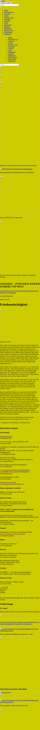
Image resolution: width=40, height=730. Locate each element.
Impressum (7, 34)
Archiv (6, 16)
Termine (6, 21)
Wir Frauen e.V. (9, 12)
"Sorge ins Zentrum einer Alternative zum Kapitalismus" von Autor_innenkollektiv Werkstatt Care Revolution (19, 623)
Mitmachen (7, 25)
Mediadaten (8, 28)
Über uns (7, 14)
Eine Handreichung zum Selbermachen (12, 534)
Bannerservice (8, 30)
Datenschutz (8, 32)
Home (6, 10)
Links (6, 23)
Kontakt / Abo (8, 18)
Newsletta (7, 19)
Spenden (7, 27)
